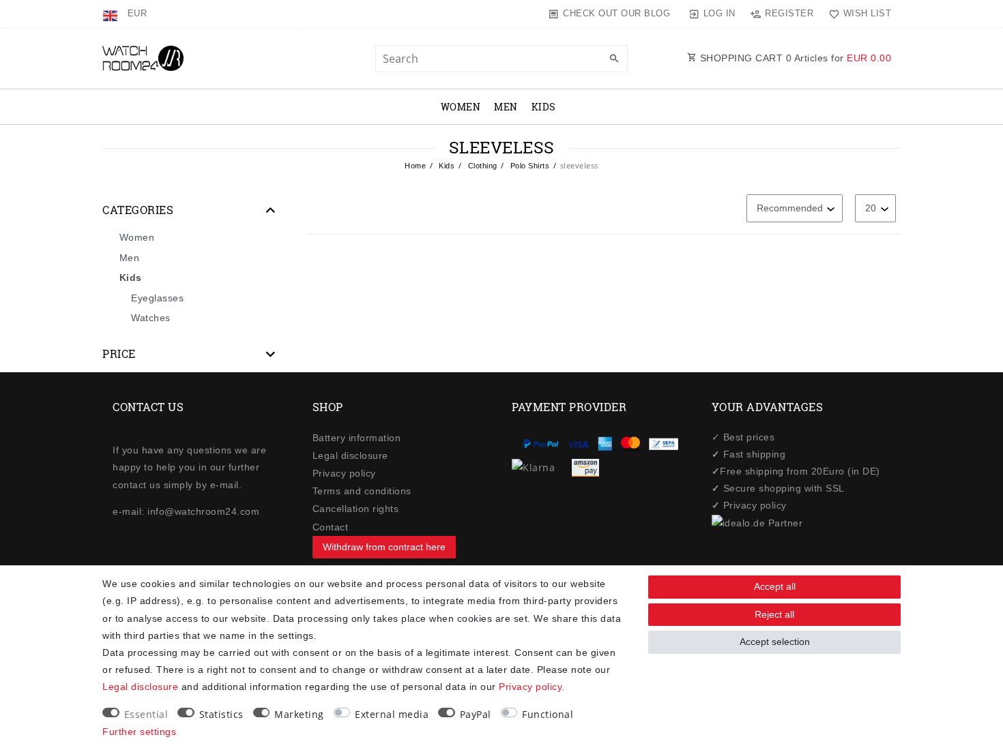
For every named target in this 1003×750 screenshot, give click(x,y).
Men (506, 106)
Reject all (774, 614)
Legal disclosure (350, 455)
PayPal (475, 714)
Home (415, 166)
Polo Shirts (528, 166)
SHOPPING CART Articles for (794, 57)
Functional (547, 714)
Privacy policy (344, 473)
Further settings (139, 731)
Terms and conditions (361, 490)
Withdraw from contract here (384, 546)
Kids (544, 106)
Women (461, 106)
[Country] (111, 13)
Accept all (775, 586)
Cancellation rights (355, 508)
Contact (330, 527)
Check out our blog (616, 13)
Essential (146, 714)
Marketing (299, 714)
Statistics (221, 714)
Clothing (481, 166)
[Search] (614, 59)
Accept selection (775, 641)
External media (391, 714)
